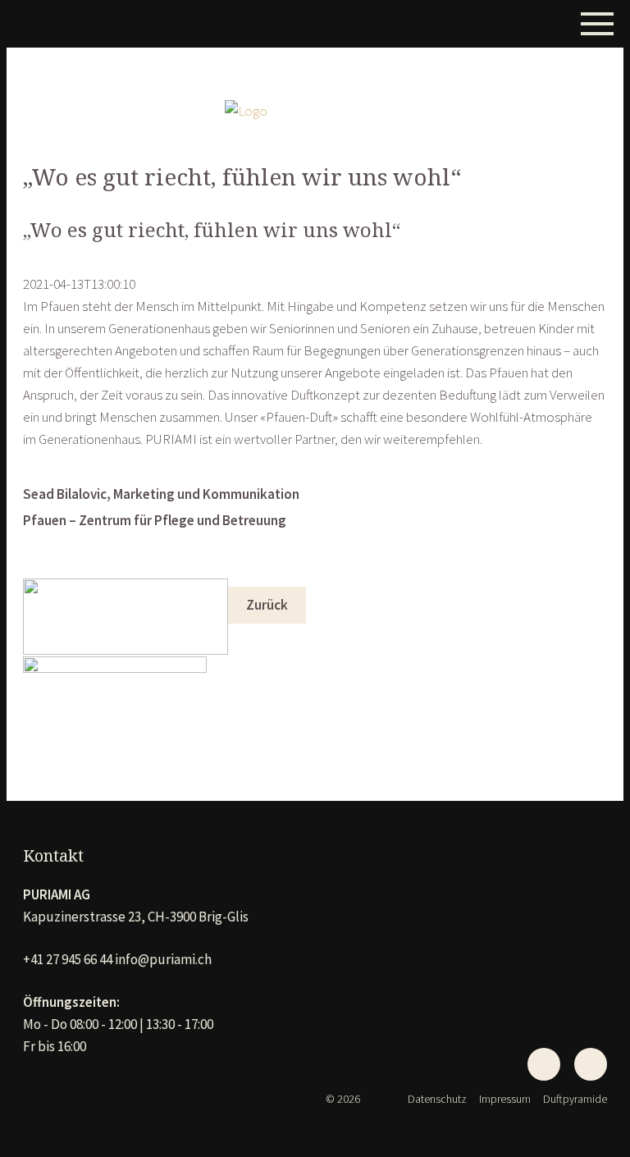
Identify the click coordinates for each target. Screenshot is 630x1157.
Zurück (267, 605)
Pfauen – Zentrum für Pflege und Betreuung (154, 520)
